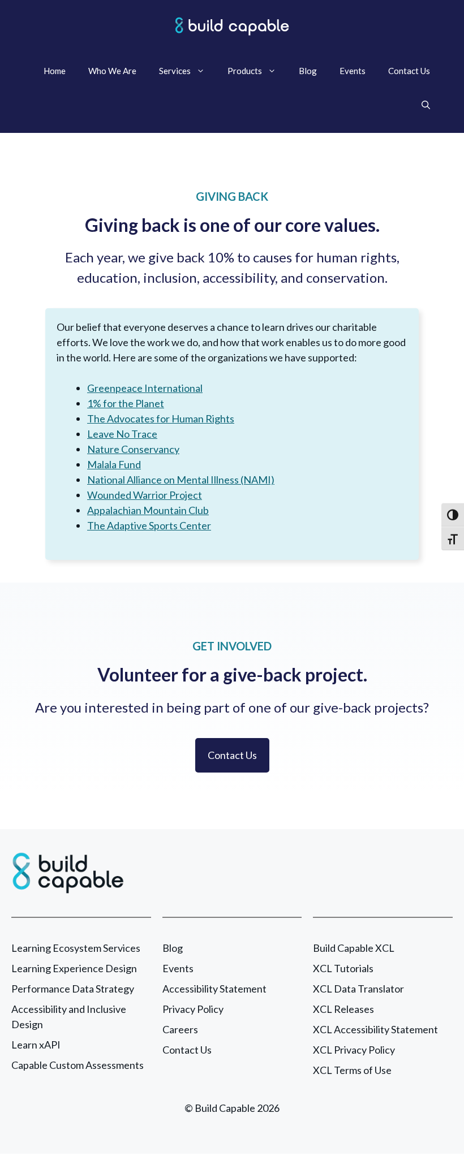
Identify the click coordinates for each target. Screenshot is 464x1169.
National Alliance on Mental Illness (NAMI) (180, 479)
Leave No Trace (122, 434)
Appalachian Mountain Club (148, 510)
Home (55, 71)
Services (175, 71)
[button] (425, 105)
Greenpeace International (145, 388)
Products (244, 71)
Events (353, 71)
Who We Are (112, 71)
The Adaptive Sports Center (149, 525)
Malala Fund (114, 464)
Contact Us (409, 71)
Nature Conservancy (133, 449)
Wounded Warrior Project (144, 495)
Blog (308, 71)
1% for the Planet (125, 403)
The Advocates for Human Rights (160, 418)
